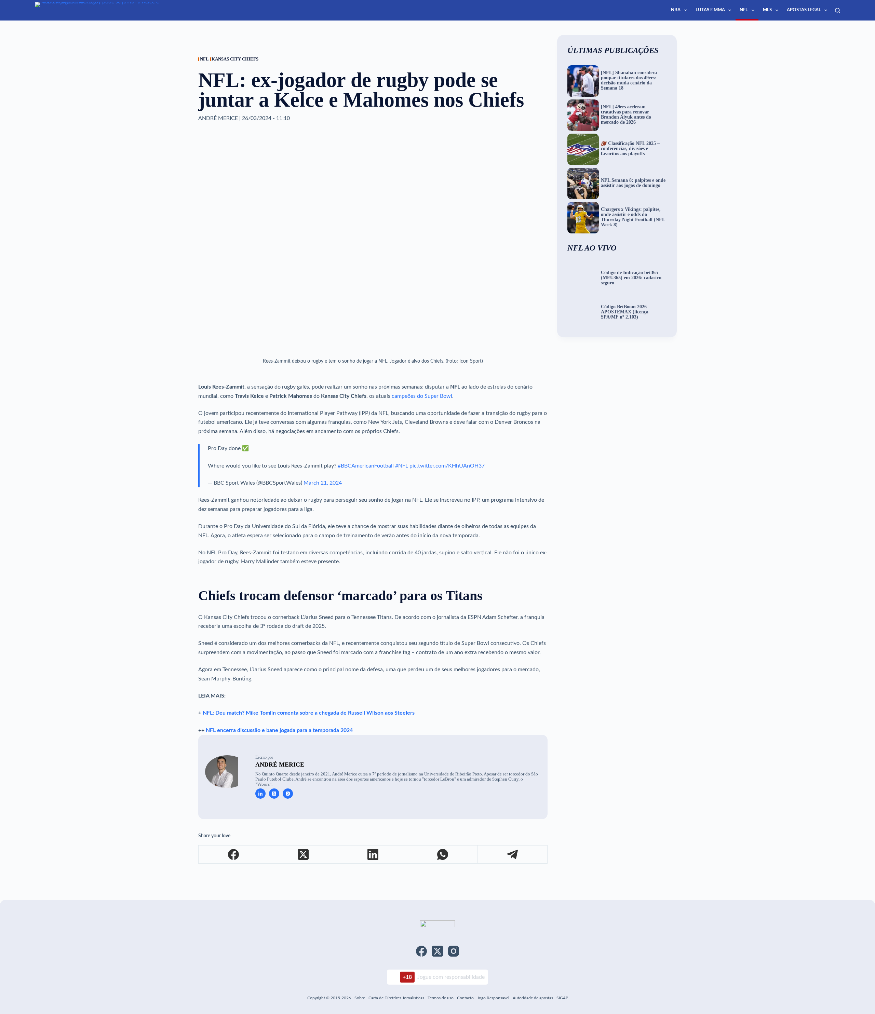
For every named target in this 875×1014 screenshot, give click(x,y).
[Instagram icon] (288, 793)
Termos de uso (441, 998)
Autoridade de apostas (533, 998)
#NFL (401, 466)
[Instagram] (453, 951)
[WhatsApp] (443, 855)
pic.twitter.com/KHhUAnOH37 (447, 466)
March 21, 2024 (323, 483)
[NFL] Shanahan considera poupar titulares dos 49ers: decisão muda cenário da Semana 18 (629, 80)
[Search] (837, 10)
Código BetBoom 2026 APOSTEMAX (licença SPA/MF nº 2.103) (624, 312)
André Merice (279, 764)
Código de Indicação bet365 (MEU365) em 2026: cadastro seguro (631, 277)
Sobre (359, 998)
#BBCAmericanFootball (366, 466)
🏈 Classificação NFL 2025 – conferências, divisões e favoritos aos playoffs (630, 148)
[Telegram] (513, 855)
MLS (767, 10)
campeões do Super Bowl (422, 396)
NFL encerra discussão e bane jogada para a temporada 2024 (279, 730)
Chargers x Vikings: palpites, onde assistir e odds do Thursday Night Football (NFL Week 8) (633, 217)
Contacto (465, 998)
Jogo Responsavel (493, 998)
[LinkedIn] (373, 855)
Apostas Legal (804, 10)
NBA (676, 10)
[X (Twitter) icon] (274, 793)
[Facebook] (233, 855)
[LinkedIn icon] (260, 793)
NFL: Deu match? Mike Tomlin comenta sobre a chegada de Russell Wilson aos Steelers (309, 713)
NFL (744, 10)
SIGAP (562, 998)
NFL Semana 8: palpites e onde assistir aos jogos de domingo (633, 183)
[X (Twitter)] (303, 855)
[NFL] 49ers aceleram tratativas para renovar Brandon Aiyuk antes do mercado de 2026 (626, 115)
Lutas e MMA (710, 10)
